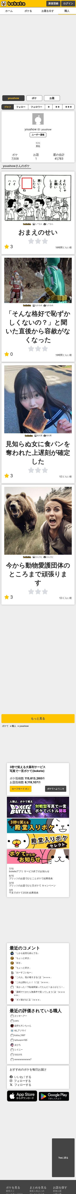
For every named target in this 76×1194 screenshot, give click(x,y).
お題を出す (48, 10)
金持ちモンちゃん (22, 1025)
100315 (18, 1054)
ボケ (34, 98)
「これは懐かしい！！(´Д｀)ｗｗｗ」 (32, 982)
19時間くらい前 (63, 355)
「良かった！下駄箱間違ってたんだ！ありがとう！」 (39, 987)
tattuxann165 (20, 1040)
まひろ (17, 1044)
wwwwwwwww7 (22, 1059)
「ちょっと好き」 (22, 958)
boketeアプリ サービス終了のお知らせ (29, 870)
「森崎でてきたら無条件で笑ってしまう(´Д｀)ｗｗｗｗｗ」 (39, 993)
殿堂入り (10, 1191)
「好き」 (18, 963)
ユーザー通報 (38, 134)
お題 (51, 98)
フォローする (21, 1081)
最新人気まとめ (37, 1191)
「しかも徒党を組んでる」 (27, 953)
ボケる (28, 10)
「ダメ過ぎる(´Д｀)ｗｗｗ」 (28, 999)
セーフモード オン (20, 789)
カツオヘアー (20, 1015)
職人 (14, 726)
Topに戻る (63, 1157)
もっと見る (38, 718)
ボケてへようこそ (55, 789)
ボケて (5, 726)
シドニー (18, 1049)
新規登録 (53, 3)
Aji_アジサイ (20, 1030)
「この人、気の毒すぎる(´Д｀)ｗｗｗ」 (33, 977)
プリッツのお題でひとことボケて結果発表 (31, 877)
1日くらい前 (65, 476)
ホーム (9, 10)
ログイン (68, 3)
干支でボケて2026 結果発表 (23, 891)
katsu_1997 (19, 1035)
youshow (13, 98)
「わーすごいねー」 (23, 972)
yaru (16, 1020)
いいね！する (22, 1077)
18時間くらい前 (63, 247)
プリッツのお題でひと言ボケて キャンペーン (32, 884)
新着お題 (57, 1191)
